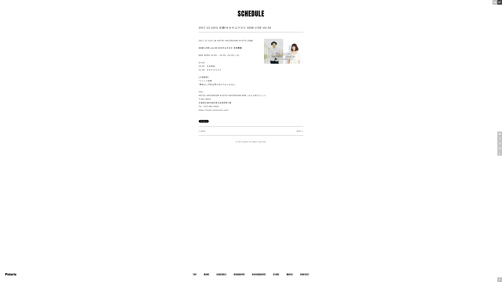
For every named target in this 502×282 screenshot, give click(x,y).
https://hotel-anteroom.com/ (214, 110)
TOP (195, 274)
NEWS (206, 274)
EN (495, 2)
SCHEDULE (221, 274)
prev (203, 131)
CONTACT (304, 274)
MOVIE (290, 274)
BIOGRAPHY (239, 274)
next (299, 131)
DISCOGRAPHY (259, 274)
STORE (276, 274)
